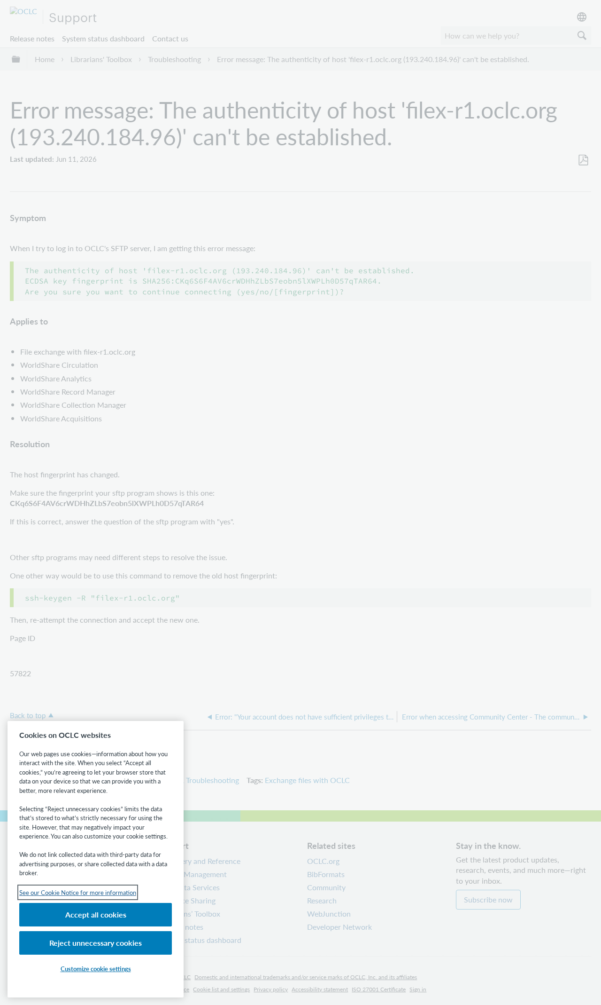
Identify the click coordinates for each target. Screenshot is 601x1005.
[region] (96, 859)
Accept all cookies (95, 914)
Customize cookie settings (96, 968)
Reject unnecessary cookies (95, 942)
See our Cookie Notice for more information (77, 892)
